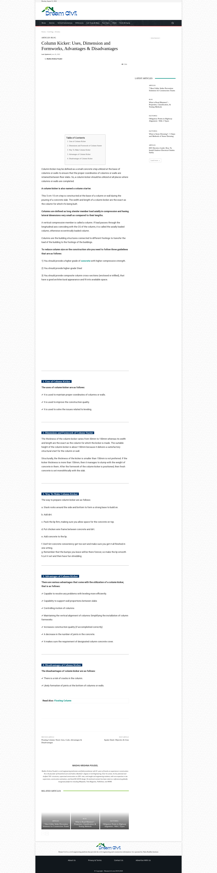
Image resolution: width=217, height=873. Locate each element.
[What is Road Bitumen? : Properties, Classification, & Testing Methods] (85, 812)
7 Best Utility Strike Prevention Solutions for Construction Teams (56, 825)
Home (43, 32)
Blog (53, 38)
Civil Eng (50, 32)
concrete (85, 261)
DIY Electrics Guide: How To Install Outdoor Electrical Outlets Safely (162, 150)
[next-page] (47, 833)
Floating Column (62, 700)
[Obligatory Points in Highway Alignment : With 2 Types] (114, 812)
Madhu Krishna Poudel (54, 59)
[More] (104, 70)
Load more (154, 160)
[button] (173, 23)
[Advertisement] (129, 11)
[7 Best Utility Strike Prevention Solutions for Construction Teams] (55, 812)
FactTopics (114, 821)
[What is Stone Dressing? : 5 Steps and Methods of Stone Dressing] (141, 134)
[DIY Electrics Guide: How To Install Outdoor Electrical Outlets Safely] (141, 149)
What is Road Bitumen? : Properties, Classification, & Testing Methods (85, 824)
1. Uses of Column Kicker (76, 141)
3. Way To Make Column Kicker (78, 150)
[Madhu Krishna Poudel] (43, 59)
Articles (57, 32)
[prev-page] (43, 833)
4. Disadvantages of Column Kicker (80, 159)
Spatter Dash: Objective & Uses (116, 740)
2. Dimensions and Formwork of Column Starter (84, 146)
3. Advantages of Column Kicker (79, 154)
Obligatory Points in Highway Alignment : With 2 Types (114, 825)
